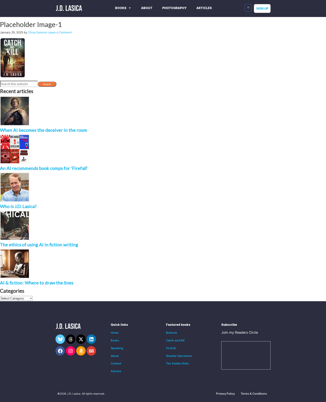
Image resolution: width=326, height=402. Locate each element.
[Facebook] (60, 351)
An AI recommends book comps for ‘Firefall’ (44, 168)
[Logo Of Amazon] (81, 351)
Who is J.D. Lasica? (18, 206)
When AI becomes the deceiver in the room (43, 130)
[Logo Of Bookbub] (91, 351)
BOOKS (120, 8)
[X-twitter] (81, 339)
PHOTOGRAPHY (174, 8)
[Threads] (70, 339)
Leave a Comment (60, 32)
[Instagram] (70, 351)
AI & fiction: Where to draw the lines (36, 282)
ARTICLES (204, 8)
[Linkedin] (91, 339)
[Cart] (248, 8)
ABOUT (146, 8)
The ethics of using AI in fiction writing (39, 244)
